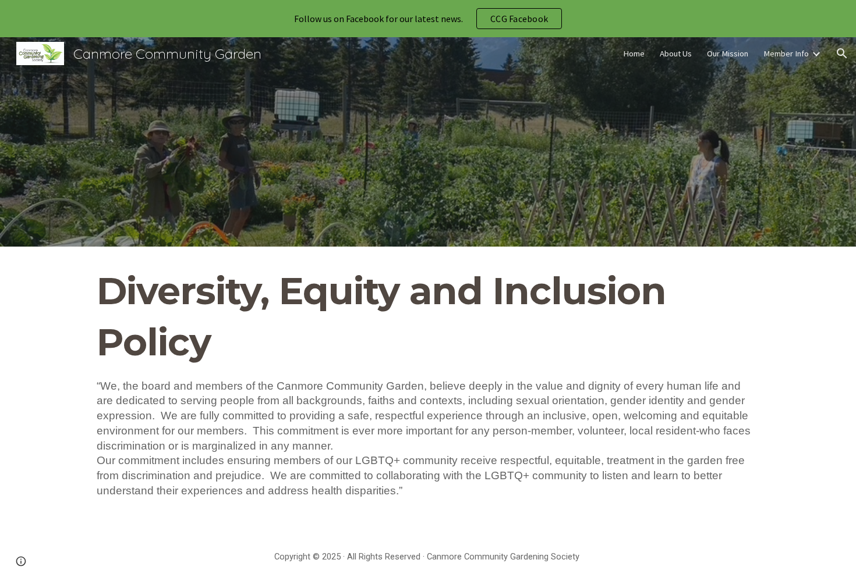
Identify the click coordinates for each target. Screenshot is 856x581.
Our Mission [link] (727, 53)
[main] (428, 390)
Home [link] (634, 53)
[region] (428, 18)
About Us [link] (676, 53)
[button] (842, 53)
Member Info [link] (786, 53)
